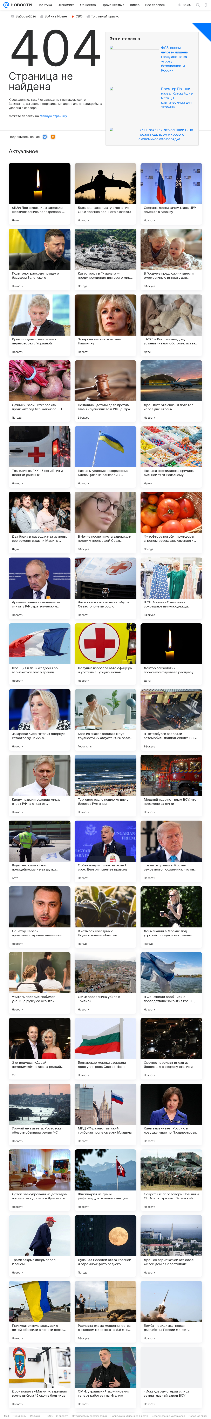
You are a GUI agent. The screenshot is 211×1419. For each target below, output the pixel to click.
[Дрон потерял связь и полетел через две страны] (171, 391)
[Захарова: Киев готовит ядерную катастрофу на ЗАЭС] (39, 720)
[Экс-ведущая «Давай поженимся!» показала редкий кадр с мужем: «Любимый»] (39, 1049)
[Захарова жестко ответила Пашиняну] (105, 325)
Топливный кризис (105, 16)
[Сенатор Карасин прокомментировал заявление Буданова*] (39, 917)
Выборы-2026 (26, 16)
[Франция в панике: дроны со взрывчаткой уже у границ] (39, 654)
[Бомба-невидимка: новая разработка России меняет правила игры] (171, 1312)
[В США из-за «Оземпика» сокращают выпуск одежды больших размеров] (171, 588)
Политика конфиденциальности (129, 1416)
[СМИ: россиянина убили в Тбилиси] (105, 983)
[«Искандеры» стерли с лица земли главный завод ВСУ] (171, 1377)
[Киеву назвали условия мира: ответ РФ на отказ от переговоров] (39, 785)
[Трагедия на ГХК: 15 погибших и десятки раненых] (39, 457)
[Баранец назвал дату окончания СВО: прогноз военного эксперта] (105, 194)
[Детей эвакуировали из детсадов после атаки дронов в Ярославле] (39, 1180)
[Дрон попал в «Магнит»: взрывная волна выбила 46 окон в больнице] (39, 1377)
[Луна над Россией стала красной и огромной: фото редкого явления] (105, 1246)
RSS (50, 1416)
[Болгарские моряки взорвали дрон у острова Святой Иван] (105, 1049)
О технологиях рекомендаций (89, 1416)
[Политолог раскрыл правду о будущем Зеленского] (39, 259)
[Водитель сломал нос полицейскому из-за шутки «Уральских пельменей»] (39, 851)
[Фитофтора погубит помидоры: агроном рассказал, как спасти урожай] (171, 522)
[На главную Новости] (20, 5)
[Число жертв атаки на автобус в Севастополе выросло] (105, 588)
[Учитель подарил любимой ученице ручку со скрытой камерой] (39, 983)
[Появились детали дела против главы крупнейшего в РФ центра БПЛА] (105, 391)
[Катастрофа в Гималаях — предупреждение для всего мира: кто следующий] (105, 259)
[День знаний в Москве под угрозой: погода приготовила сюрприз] (171, 917)
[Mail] (6, 5)
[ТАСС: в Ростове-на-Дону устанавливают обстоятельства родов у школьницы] (171, 325)
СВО (79, 16)
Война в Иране (56, 16)
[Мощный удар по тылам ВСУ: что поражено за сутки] (171, 785)
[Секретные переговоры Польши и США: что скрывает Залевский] (171, 1180)
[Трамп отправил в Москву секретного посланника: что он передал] (171, 851)
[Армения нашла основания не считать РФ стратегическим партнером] (39, 588)
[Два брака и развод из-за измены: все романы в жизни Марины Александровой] (39, 522)
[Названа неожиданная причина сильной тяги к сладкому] (171, 457)
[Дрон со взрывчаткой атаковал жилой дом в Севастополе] (171, 1246)
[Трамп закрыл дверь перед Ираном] (39, 1246)
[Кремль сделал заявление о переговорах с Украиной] (39, 325)
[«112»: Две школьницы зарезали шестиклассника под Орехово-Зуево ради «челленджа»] (39, 194)
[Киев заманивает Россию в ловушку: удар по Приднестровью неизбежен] (171, 1114)
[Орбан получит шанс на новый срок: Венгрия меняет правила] (105, 851)
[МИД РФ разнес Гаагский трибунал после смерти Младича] (105, 1114)
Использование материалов (168, 1416)
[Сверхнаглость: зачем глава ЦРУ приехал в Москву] (171, 194)
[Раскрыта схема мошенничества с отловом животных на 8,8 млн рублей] (105, 1312)
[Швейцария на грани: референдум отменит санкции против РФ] (105, 1180)
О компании (19, 1416)
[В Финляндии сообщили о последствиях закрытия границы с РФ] (171, 983)
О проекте (62, 1416)
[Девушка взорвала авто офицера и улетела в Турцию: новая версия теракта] (105, 654)
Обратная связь (198, 1416)
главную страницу (53, 116)
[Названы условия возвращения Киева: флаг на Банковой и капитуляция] (105, 457)
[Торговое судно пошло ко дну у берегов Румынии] (105, 785)
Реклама (35, 1416)
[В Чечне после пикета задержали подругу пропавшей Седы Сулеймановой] (105, 522)
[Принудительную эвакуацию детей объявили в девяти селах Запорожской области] (39, 1312)
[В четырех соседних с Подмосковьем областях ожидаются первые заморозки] (105, 917)
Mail (6, 1416)
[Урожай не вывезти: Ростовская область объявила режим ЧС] (39, 1114)
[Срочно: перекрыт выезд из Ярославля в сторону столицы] (171, 1049)
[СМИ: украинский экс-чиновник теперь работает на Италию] (105, 1377)
